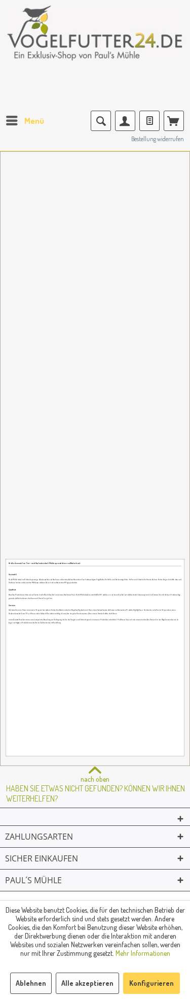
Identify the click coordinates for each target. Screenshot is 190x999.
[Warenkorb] (174, 121)
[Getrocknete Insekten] (95, 503)
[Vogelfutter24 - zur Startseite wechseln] (95, 40)
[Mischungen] (95, 205)
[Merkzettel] (149, 121)
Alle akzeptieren (87, 983)
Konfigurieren (151, 983)
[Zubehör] (140, 304)
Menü (34, 120)
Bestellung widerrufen (157, 139)
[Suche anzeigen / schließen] (101, 121)
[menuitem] (24, 121)
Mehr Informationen (143, 953)
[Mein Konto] (125, 121)
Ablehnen (31, 983)
